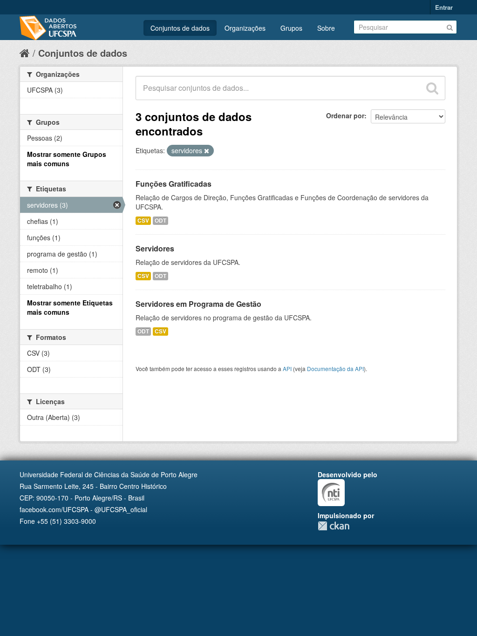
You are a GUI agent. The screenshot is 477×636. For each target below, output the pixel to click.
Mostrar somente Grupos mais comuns (66, 158)
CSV (143, 220)
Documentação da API (335, 368)
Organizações (245, 28)
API (287, 368)
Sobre (326, 28)
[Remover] (206, 151)
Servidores (155, 248)
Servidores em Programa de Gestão (198, 303)
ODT (160, 220)
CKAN (333, 526)
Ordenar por (345, 115)
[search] (432, 88)
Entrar (444, 7)
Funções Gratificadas (173, 183)
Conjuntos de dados (180, 28)
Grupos (291, 28)
